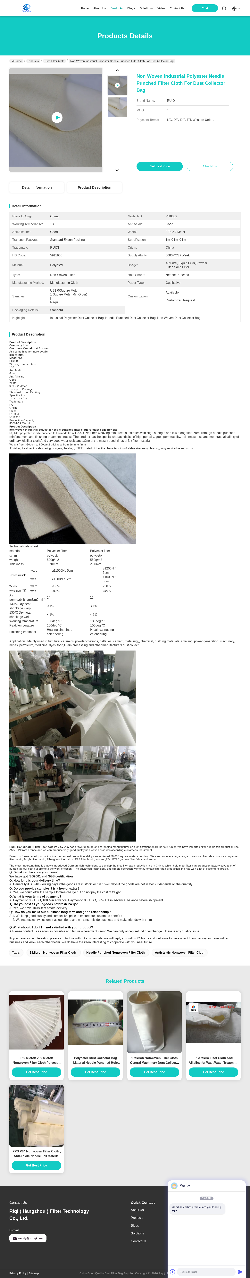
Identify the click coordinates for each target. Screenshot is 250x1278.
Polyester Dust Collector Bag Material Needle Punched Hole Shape (95, 1060)
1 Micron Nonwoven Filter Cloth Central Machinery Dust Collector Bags (154, 1060)
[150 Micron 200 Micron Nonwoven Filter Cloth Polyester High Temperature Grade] (36, 1022)
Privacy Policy (17, 1273)
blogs (131, 8)
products (117, 8)
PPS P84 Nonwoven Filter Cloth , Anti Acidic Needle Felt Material (36, 1154)
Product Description (94, 187)
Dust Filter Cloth (54, 60)
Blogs (135, 1225)
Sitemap (34, 1273)
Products (33, 60)
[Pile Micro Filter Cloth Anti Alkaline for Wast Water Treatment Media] (213, 1022)
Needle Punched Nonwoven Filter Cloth (115, 952)
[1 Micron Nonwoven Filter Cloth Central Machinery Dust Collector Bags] (154, 1022)
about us (99, 8)
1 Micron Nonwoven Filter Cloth (53, 952)
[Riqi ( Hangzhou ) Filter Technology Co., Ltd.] (26, 8)
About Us (137, 1210)
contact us (177, 8)
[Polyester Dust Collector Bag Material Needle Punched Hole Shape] (95, 1022)
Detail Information (37, 187)
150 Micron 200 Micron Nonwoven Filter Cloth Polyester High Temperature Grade (37, 1060)
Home (85, 8)
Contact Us (138, 1241)
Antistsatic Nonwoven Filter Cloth (179, 952)
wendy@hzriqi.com (30, 1238)
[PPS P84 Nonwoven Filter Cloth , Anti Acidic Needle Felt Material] (36, 1116)
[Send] (240, 1271)
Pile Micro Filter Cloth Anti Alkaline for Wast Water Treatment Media (213, 1060)
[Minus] (240, 1185)
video (161, 8)
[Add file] (172, 1271)
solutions (146, 8)
